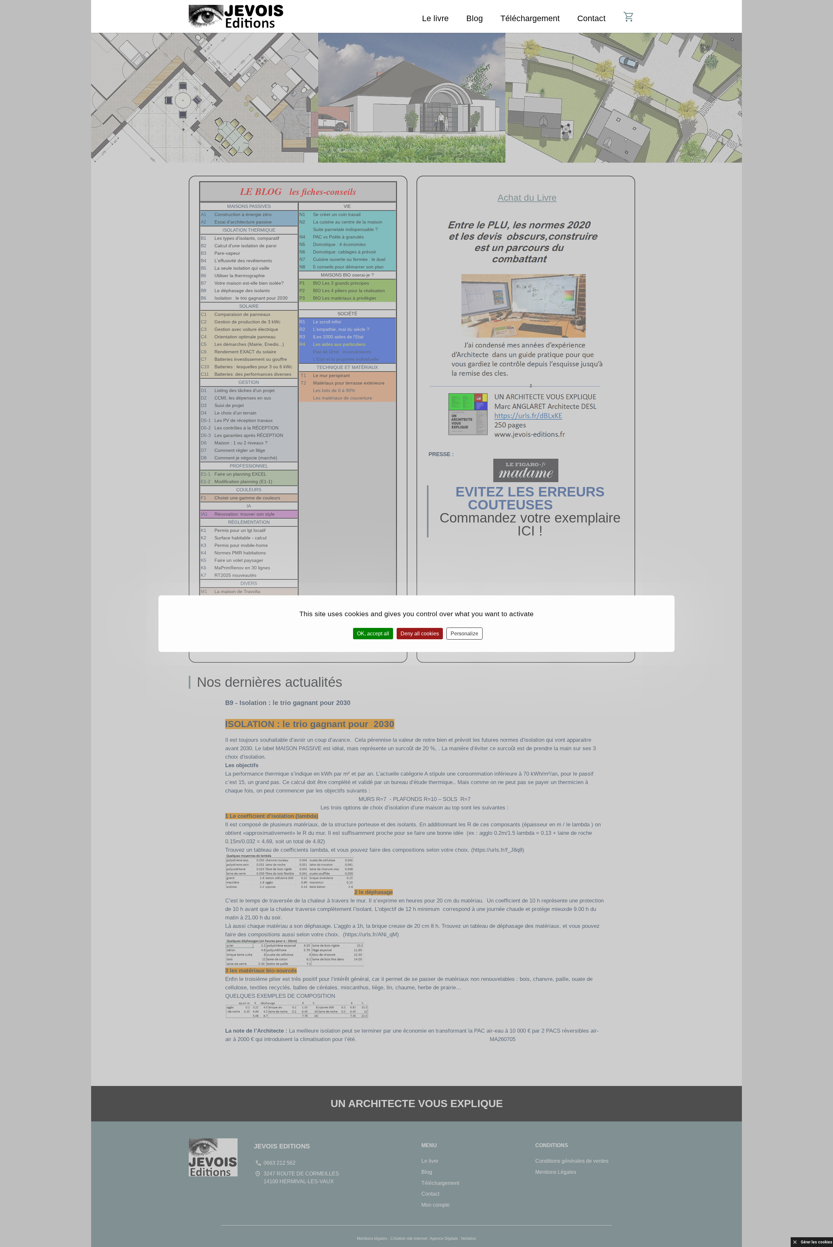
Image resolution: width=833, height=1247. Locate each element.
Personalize (464, 633)
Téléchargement (530, 18)
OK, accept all (373, 633)
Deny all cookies (420, 633)
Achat (633, 18)
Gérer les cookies (816, 1242)
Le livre (435, 18)
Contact (591, 18)
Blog (474, 18)
